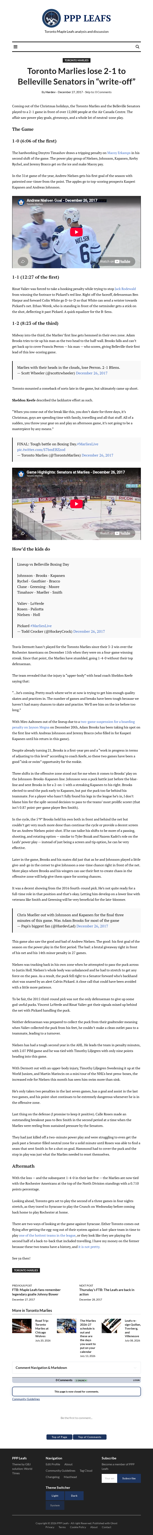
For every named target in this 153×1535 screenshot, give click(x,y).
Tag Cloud (86, 1470)
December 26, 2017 (92, 373)
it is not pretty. (89, 1246)
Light (55, 1495)
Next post (86, 1285)
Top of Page (59, 1437)
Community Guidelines (60, 1470)
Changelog (53, 1477)
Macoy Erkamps (119, 153)
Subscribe (129, 1478)
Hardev (49, 92)
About (68, 1464)
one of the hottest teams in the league (47, 1235)
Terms (62, 1527)
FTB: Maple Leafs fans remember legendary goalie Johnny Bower (36, 1292)
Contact (106, 1527)
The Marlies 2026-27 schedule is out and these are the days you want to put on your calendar (88, 1336)
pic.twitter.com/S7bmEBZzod (41, 449)
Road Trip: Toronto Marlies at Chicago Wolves (42, 1328)
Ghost (113, 1523)
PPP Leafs (87, 18)
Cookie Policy (78, 1527)
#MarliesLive (87, 443)
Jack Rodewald (125, 288)
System (55, 1505)
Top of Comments (89, 1437)
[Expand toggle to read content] (135, 1367)
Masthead (70, 1477)
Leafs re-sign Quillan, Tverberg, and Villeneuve (133, 1328)
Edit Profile (53, 1464)
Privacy (50, 1527)
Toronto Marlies (77, 60)
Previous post (22, 1285)
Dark (74, 1495)
